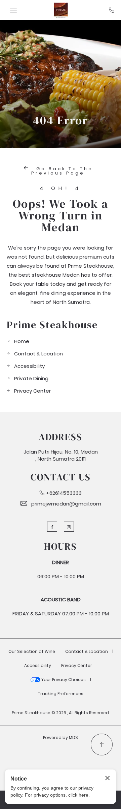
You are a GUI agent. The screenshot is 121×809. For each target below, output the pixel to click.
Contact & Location (38, 353)
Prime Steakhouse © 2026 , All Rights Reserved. (61, 713)
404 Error (60, 120)
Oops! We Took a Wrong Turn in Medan (60, 215)
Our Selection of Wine (31, 651)
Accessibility (29, 365)
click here (78, 795)
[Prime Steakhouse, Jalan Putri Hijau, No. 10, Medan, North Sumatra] (60, 10)
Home (21, 341)
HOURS (60, 546)
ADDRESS (60, 437)
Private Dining (31, 378)
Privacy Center (32, 390)
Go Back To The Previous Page (62, 170)
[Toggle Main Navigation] (13, 10)
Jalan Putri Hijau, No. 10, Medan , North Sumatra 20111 (61, 455)
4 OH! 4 (61, 188)
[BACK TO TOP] (102, 744)
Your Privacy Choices (63, 679)
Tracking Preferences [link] (60, 693)
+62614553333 (64, 492)
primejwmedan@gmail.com (66, 503)
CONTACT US (61, 477)
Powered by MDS (60, 737)
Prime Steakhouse (52, 325)
